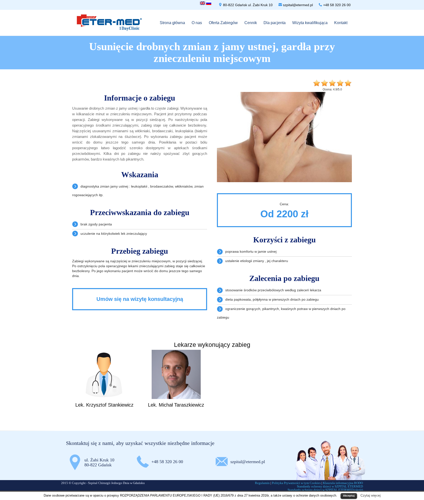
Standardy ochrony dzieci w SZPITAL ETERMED (330, 486)
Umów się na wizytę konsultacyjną (139, 299)
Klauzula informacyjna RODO (343, 483)
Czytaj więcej (370, 495)
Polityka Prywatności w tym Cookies (296, 483)
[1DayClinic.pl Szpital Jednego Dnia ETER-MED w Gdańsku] (109, 22)
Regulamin (262, 483)
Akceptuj (349, 495)
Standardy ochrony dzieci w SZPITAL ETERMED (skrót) (325, 490)
